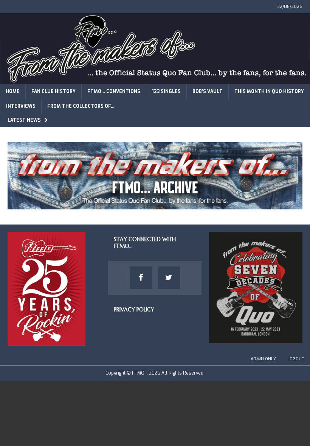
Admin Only (263, 359)
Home (13, 91)
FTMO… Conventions (113, 91)
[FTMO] (155, 79)
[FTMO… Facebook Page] (141, 277)
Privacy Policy (134, 309)
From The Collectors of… (81, 106)
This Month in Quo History (269, 91)
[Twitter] (169, 277)
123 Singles (166, 91)
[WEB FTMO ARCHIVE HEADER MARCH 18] (155, 205)
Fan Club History (53, 91)
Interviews (21, 106)
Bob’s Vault (207, 91)
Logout (295, 359)
